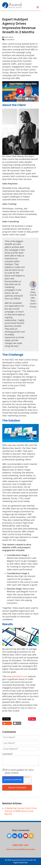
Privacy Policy (29, 849)
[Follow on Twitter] (9, 835)
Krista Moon (8, 37)
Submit (8, 723)
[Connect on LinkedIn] (14, 835)
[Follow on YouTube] (25, 835)
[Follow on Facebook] (20, 835)
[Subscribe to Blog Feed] (31, 835)
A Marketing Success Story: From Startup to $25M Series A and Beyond (21, 811)
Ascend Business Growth (22, 860)
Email (18, 723)
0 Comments (9, 39)
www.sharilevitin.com (17, 676)
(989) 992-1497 (21, 845)
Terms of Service (13, 849)
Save (33, 719)
